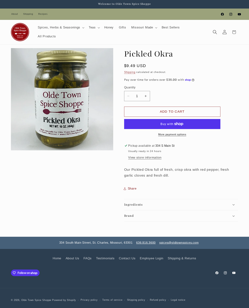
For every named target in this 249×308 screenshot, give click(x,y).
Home (57, 258)
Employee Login (151, 258)
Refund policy (158, 300)
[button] (60, 27)
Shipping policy (136, 300)
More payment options (172, 134)
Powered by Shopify (64, 300)
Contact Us (127, 258)
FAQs (87, 258)
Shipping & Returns (182, 258)
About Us (72, 258)
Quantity (130, 87)
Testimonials (105, 258)
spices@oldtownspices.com (179, 242)
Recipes (42, 14)
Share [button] (132, 188)
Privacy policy (89, 300)
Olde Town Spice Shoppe (36, 300)
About (14, 14)
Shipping (28, 14)
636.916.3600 (146, 242)
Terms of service (112, 300)
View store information (145, 157)
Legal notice (178, 300)
